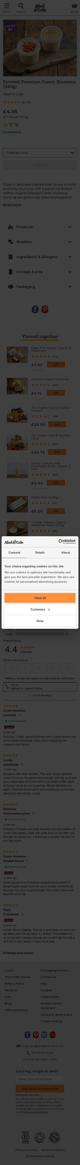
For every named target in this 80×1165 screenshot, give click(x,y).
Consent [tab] (14, 552)
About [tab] (65, 552)
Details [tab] (40, 552)
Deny (40, 620)
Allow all (40, 598)
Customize (37, 609)
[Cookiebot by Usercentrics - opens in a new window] (59, 541)
